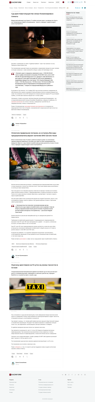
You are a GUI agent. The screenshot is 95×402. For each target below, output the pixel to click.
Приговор (19, 353)
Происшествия (12, 382)
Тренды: (11, 7)
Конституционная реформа (51, 7)
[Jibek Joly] (78, 8)
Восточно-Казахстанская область (25, 244)
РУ (72, 2)
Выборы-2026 (62, 7)
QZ (70, 2)
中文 (77, 2)
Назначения (21, 7)
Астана (26, 353)
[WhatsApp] (16, 118)
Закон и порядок (29, 7)
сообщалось (18, 347)
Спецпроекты (41, 7)
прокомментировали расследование (34, 106)
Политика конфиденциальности (45, 384)
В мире (11, 392)
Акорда (15, 7)
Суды (24, 114)
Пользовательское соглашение (45, 382)
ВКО (13, 244)
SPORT (57, 2)
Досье (35, 7)
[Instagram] (12, 118)
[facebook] (72, 374)
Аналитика (51, 2)
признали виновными (17, 101)
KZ (68, 2)
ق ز (79, 2)
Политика (11, 384)
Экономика (12, 389)
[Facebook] (23, 118)
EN (74, 2)
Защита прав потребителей (19, 246)
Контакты (70, 384)
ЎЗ (81, 2)
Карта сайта (70, 382)
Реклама (70, 387)
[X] (27, 118)
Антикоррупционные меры (44, 389)
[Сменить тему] (64, 2)
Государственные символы (44, 387)
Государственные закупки (44, 392)
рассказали (23, 238)
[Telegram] (20, 118)
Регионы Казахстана (41, 244)
